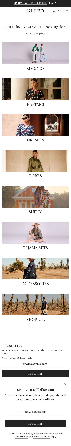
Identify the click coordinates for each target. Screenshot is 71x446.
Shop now (35, 74)
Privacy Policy (21, 437)
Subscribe (35, 373)
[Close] (65, 383)
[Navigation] (3, 10)
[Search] (52, 11)
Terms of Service (41, 437)
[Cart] (67, 11)
